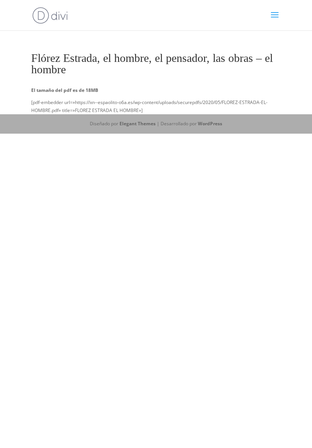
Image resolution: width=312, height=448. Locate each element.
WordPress (210, 123)
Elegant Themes (137, 123)
